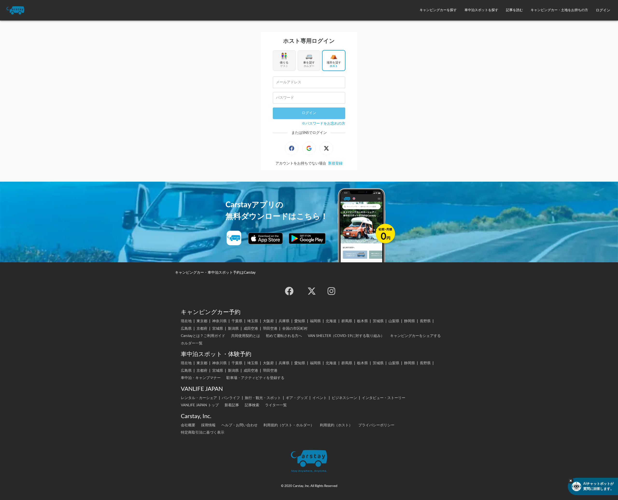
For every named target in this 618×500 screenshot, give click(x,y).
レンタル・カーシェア (199, 398)
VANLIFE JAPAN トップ (200, 405)
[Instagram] (331, 291)
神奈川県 (219, 321)
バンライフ (231, 398)
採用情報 (208, 425)
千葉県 (237, 321)
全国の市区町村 (295, 328)
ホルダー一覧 (192, 343)
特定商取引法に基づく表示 (202, 432)
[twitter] (311, 291)
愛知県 (299, 321)
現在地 (186, 321)
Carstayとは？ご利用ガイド (203, 336)
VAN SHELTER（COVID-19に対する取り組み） (346, 336)
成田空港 (251, 328)
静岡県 (409, 321)
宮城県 (217, 328)
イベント (319, 398)
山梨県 (393, 321)
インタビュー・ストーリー (383, 398)
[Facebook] (291, 148)
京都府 (202, 328)
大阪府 (268, 321)
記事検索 (252, 405)
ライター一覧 (276, 405)
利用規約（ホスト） (336, 425)
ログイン (309, 113)
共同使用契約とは (245, 336)
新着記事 (232, 405)
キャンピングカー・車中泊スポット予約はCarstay (215, 272)
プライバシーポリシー (376, 425)
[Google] (309, 148)
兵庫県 (284, 321)
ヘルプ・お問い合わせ (239, 425)
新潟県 (233, 328)
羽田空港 (270, 328)
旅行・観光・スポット (263, 398)
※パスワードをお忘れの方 (323, 123)
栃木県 (362, 321)
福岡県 (315, 321)
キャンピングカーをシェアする (415, 336)
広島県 (186, 328)
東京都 (202, 321)
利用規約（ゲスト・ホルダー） (288, 425)
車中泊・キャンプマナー (201, 378)
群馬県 (346, 321)
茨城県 (378, 321)
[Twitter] (326, 148)
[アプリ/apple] (265, 238)
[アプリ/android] (307, 238)
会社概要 (188, 425)
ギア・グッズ (297, 398)
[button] (438, 10)
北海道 (331, 321)
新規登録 (335, 163)
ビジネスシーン (344, 398)
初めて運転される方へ (284, 336)
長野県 (425, 321)
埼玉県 (252, 321)
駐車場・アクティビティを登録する (255, 378)
